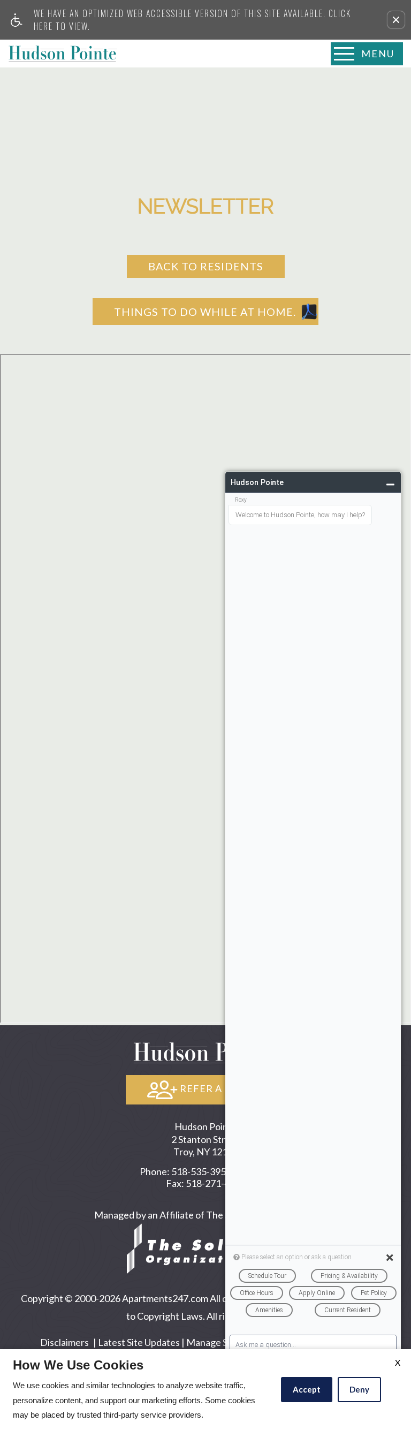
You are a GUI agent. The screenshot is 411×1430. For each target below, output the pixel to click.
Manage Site (212, 1342)
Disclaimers (64, 1342)
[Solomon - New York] (205, 1247)
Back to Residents (205, 266)
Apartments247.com (165, 1298)
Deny (359, 1389)
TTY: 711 (205, 1171)
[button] (396, 19)
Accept (307, 1389)
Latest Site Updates (139, 1342)
